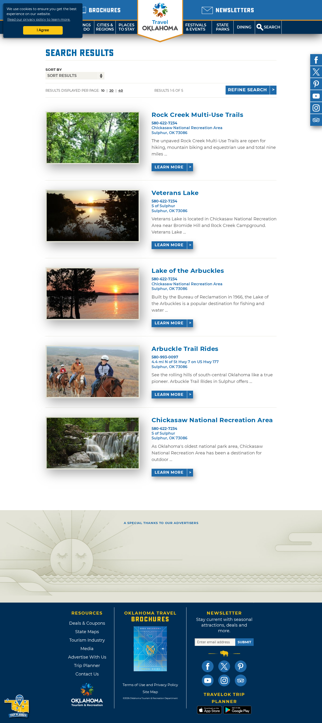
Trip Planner (87, 665)
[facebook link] (208, 666)
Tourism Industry (87, 640)
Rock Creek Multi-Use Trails (198, 115)
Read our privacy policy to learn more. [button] (38, 19)
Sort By (53, 70)
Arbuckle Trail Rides (185, 349)
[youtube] (316, 96)
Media (87, 648)
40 (120, 90)
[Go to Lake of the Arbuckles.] (92, 293)
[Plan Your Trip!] (17, 706)
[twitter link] (224, 666)
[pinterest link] (241, 666)
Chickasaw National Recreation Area (212, 420)
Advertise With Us (87, 657)
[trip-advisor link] (241, 680)
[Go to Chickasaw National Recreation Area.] (92, 443)
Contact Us (87, 674)
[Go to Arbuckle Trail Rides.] (92, 371)
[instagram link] (224, 680)
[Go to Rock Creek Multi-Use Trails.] (92, 137)
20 (111, 90)
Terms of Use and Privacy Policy (150, 685)
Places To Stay (127, 27)
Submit (244, 642)
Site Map (150, 692)
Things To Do (83, 27)
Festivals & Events (195, 27)
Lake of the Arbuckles (188, 270)
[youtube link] (208, 680)
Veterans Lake (175, 193)
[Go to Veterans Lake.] (92, 215)
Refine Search (247, 89)
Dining (244, 27)
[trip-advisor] (316, 120)
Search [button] (272, 27)
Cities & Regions (105, 27)
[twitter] (316, 72)
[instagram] (316, 108)
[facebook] (316, 60)
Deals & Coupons (87, 623)
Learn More (169, 167)
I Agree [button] (43, 30)
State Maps (87, 631)
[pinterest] (316, 84)
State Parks (222, 27)
